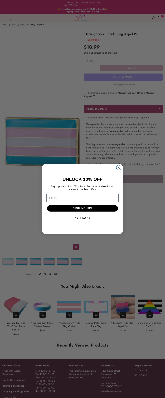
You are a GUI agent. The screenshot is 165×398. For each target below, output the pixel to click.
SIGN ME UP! (82, 208)
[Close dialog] (118, 167)
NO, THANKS (82, 218)
